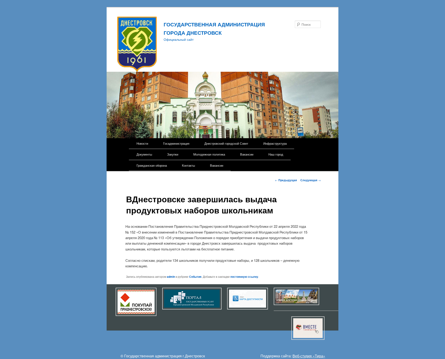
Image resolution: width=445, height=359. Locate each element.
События (195, 277)
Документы (144, 154)
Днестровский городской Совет (226, 143)
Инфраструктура (275, 143)
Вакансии (246, 154)
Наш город (275, 154)
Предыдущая (286, 180)
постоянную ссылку (244, 277)
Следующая (310, 180)
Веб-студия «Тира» (308, 356)
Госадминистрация (176, 143)
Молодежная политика (209, 154)
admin (171, 277)
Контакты (188, 165)
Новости (142, 143)
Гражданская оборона (152, 165)
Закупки (172, 154)
